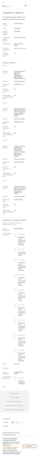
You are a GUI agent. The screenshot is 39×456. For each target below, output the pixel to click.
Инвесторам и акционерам (14, 410)
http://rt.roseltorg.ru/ (20, 48)
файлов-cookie (13, 443)
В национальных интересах (14, 406)
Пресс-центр (14, 397)
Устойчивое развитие (14, 402)
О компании (14, 393)
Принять (29, 446)
